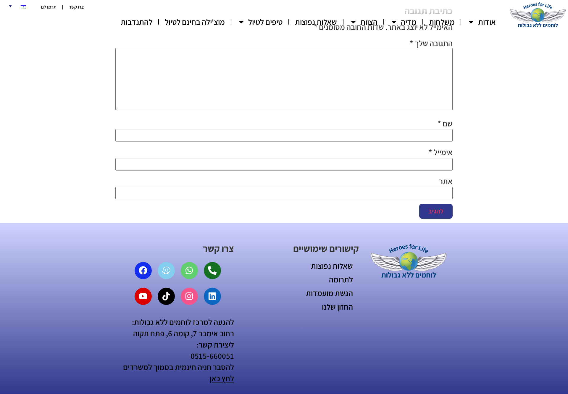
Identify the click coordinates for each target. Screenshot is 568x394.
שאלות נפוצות (316, 22)
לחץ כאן (222, 378)
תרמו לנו (49, 7)
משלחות (442, 22)
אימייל (441, 152)
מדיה (409, 22)
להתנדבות (136, 22)
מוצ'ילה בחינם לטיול (195, 22)
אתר (446, 181)
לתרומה (341, 279)
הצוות (368, 22)
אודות (487, 22)
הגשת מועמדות (329, 293)
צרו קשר (76, 7)
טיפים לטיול (265, 22)
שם (445, 124)
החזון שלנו (337, 306)
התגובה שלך (431, 43)
